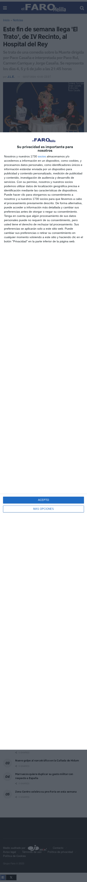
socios (42, 156)
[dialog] (43, 441)
